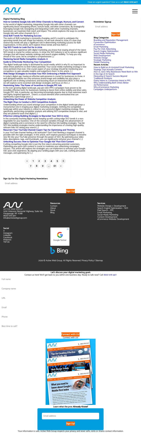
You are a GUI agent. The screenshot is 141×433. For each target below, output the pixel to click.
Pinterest (7, 240)
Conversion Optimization (105, 42)
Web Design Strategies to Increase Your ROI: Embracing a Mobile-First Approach (42, 74)
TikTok (6, 242)
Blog (52, 212)
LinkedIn (7, 235)
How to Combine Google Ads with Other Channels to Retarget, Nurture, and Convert (43, 22)
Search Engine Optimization (106, 51)
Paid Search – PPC (105, 210)
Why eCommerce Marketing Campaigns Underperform (106, 88)
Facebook (7, 237)
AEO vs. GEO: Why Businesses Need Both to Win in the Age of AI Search (116, 73)
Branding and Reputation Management (111, 40)
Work (52, 210)
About (53, 208)
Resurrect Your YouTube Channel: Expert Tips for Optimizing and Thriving (39, 130)
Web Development (102, 56)
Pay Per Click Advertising (105, 49)
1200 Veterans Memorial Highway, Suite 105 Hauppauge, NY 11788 (23, 212)
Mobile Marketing (101, 62)
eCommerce (99, 44)
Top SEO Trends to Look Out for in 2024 (22, 47)
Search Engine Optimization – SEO (112, 208)
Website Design (101, 58)
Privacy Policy (88, 260)
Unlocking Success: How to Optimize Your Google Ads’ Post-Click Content (38, 142)
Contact (53, 206)
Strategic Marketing (102, 60)
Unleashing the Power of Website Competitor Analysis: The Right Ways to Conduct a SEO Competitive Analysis (30, 100)
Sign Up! (115, 34)
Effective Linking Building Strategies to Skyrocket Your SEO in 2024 (36, 116)
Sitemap (99, 260)
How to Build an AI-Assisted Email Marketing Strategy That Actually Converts (114, 68)
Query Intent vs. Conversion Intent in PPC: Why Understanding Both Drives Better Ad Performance (112, 83)
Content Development (107, 217)
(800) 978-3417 (9, 216)
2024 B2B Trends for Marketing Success (22, 36)
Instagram (7, 233)
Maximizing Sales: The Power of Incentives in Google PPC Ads (32, 85)
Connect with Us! (70, 334)
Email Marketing (101, 47)
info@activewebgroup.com (15, 218)
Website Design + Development (111, 206)
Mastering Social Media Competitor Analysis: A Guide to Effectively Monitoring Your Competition (27, 60)
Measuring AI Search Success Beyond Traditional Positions (110, 77)
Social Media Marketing (104, 53)
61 (55, 166)
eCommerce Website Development (113, 219)
